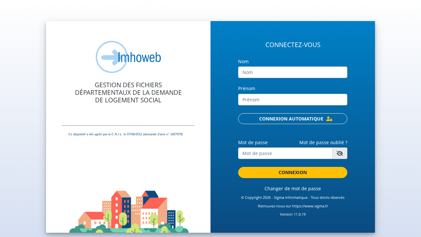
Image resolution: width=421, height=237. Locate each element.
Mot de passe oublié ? (323, 142)
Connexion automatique (292, 119)
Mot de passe (253, 142)
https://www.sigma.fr (310, 206)
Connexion (293, 172)
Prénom (246, 88)
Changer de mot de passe (292, 188)
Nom (243, 61)
